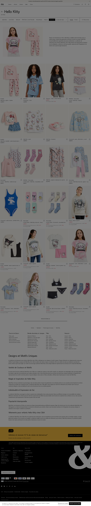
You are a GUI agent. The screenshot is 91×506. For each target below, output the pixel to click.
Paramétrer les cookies (63, 503)
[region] (45, 503)
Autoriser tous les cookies (75, 503)
